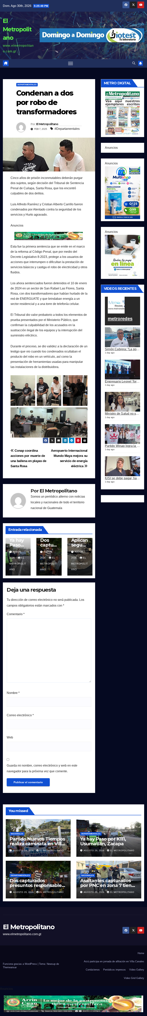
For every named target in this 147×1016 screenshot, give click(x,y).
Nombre (13, 692)
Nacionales (17, 834)
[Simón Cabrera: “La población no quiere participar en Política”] (122, 337)
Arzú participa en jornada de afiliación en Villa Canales (114, 961)
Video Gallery (136, 969)
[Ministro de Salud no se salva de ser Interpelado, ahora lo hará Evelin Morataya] (122, 402)
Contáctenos (93, 969)
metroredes (120, 318)
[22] (122, 192)
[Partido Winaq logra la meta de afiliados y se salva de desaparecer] (122, 434)
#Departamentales (67, 128)
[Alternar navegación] (70, 63)
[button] (133, 63)
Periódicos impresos (114, 969)
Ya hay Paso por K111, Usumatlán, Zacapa (103, 841)
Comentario (15, 614)
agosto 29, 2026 (23, 850)
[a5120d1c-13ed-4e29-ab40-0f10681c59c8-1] (122, 255)
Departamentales (27, 85)
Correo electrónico (20, 715)
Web (10, 737)
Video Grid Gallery (134, 978)
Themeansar (10, 967)
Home (141, 953)
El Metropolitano (17, 29)
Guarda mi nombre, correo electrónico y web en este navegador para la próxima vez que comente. (42, 768)
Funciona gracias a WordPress (20, 963)
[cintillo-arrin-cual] (49, 235)
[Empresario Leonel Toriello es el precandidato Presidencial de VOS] (122, 369)
